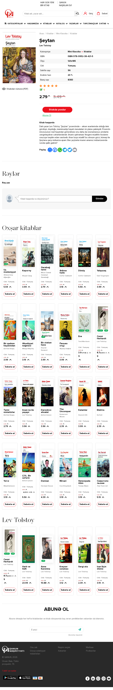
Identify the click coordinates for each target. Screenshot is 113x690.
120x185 (72, 61)
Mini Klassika (62, 34)
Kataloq (61, 24)
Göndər (99, 199)
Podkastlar (91, 651)
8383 (70, 80)
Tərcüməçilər (90, 24)
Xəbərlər (62, 651)
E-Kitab (103, 24)
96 (69, 70)
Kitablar (48, 24)
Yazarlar (74, 24)
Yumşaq (72, 66)
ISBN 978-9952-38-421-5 (80, 56)
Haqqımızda (33, 24)
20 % (70, 75)
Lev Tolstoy (45, 46)
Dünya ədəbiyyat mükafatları (37, 652)
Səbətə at (10, 294)
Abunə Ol (46, 115)
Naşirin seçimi (64, 647)
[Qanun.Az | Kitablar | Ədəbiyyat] (9, 13)
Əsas (41, 34)
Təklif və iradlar (9, 671)
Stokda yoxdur (57, 109)
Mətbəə (89, 647)
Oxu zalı (33, 647)
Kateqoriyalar (15, 24)
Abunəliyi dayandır (75, 635)
